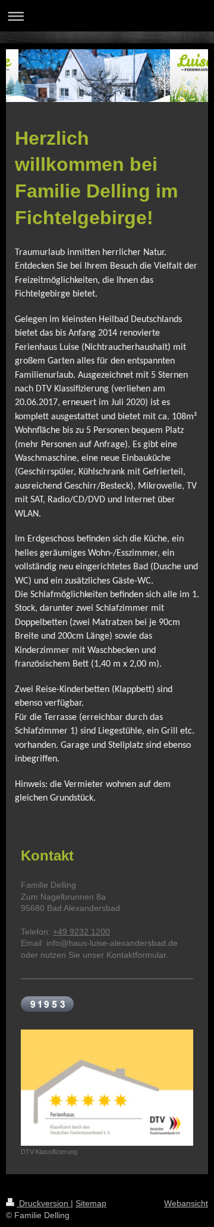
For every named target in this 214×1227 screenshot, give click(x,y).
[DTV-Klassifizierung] (107, 1088)
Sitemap (90, 1203)
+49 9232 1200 (81, 931)
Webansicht (186, 1203)
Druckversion (44, 1203)
